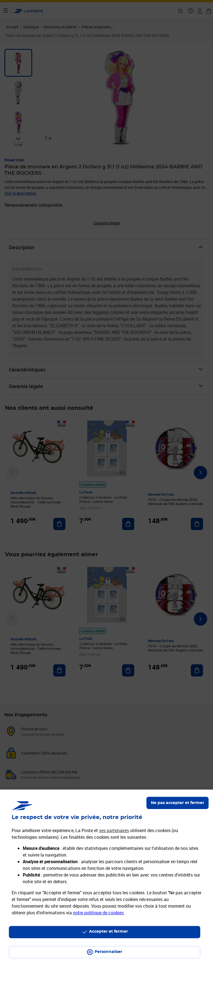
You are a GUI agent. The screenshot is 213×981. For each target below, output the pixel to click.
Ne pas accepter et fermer (177, 803)
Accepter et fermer (108, 931)
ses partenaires (114, 830)
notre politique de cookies (98, 913)
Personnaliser (108, 952)
